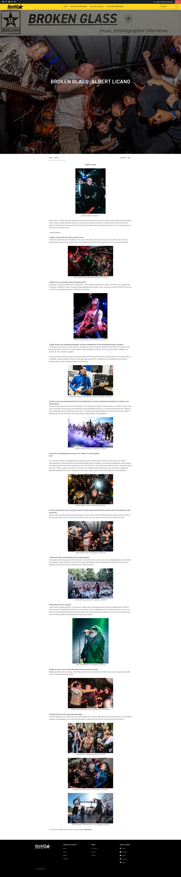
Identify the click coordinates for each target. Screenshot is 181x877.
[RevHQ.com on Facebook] (6, 2)
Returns (65, 855)
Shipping (65, 858)
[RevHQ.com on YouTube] (9, 2)
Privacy (65, 852)
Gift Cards (94, 848)
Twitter (123, 848)
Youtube (123, 855)
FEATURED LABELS (97, 6)
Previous (123, 158)
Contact (93, 855)
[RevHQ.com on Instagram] (12, 2)
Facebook (124, 852)
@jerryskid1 (88, 829)
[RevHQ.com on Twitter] (3, 2)
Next (129, 158)
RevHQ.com (42, 869)
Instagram (124, 859)
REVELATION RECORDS (79, 6)
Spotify (123, 862)
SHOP (66, 6)
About (64, 848)
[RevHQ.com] (15, 6)
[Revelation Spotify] (15, 2)
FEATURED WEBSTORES (115, 6)
